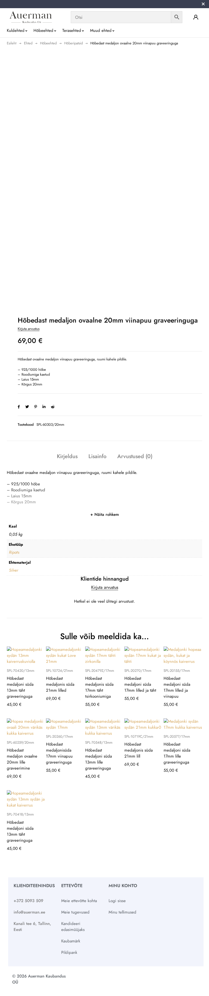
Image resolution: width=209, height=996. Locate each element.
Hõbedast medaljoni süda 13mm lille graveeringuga (98, 759)
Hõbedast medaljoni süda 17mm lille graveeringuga (177, 753)
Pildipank (69, 952)
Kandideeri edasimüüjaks (73, 927)
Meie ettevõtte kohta (79, 901)
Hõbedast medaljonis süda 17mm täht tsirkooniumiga (99, 687)
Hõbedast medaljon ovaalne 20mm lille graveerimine (22, 759)
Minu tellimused (122, 912)
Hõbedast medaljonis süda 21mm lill (138, 750)
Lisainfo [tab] (97, 456)
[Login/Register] (195, 17)
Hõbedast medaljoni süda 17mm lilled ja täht (140, 684)
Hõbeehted (48, 43)
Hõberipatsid (73, 43)
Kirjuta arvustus (28, 328)
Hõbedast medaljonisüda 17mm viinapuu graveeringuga (59, 753)
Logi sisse (117, 901)
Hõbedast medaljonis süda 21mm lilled (60, 684)
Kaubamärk (70, 941)
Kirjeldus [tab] (67, 456)
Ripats (14, 552)
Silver (13, 570)
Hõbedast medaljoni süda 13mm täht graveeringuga (20, 687)
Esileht (11, 43)
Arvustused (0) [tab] (134, 456)
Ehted (28, 43)
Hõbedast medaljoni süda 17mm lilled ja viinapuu (177, 687)
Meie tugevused (75, 912)
